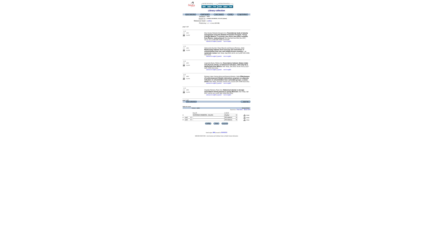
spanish (219, 41)
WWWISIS (224, 132)
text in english (227, 41)
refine (209, 21)
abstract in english (211, 41)
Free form (240, 109)
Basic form (247, 109)
